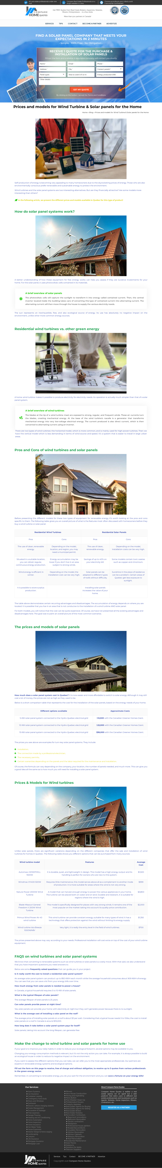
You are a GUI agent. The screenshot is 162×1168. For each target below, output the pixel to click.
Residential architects (76, 1128)
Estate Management (36, 1108)
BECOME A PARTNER (92, 23)
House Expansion (34, 1129)
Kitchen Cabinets (75, 1134)
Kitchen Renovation (76, 1132)
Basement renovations (77, 1117)
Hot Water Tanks (34, 1127)
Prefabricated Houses (74, 1102)
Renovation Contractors (75, 1115)
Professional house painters (79, 1126)
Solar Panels (71, 1143)
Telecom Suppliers (73, 1149)
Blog (91, 112)
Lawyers (31, 1136)
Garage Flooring (34, 1115)
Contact (72, 23)
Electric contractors (75, 1121)
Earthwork (32, 1103)
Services (49, 23)
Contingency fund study (37, 1099)
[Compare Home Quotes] (37, 12)
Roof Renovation (74, 1139)
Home (84, 112)
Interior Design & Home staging (40, 1132)
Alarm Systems (34, 1091)
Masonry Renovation (76, 1136)
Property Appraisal (73, 1104)
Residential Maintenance (76, 1141)
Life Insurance (33, 1139)
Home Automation (35, 1120)
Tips (61, 23)
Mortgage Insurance (36, 1141)
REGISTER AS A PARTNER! (119, 1107)
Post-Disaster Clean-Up (75, 1100)
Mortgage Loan (34, 1144)
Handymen (72, 1124)
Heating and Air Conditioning (39, 1118)
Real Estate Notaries (74, 1113)
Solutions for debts (73, 1147)
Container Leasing (35, 1096)
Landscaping (33, 1134)
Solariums (70, 1145)
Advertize (111, 23)
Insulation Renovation (77, 1130)
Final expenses (33, 1113)
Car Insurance (33, 1094)
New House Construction (76, 1093)
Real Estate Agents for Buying (78, 1106)
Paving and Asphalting (75, 1096)
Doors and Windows (36, 1101)
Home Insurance (34, 1125)
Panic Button (71, 1098)
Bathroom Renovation (77, 1119)
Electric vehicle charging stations (41, 1106)
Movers (69, 1091)
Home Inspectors (34, 1122)
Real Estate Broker (73, 1111)
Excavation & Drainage (36, 1110)
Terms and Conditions (97, 95)
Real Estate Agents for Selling (78, 1109)
